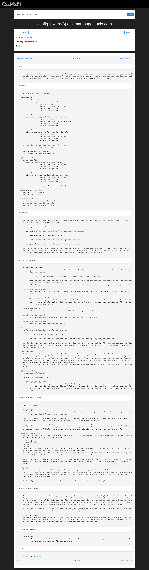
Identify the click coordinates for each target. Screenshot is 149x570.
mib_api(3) (27, 556)
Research (129, 32)
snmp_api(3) (37, 556)
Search (130, 14)
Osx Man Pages (22, 32)
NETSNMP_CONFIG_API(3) (25, 59)
